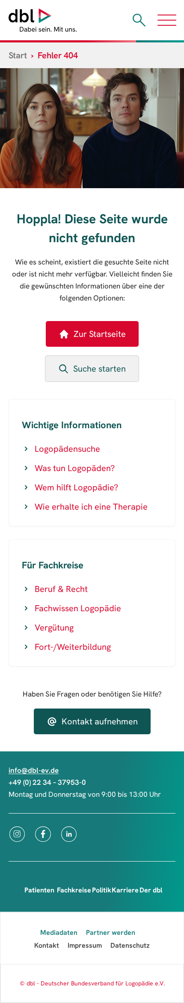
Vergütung (54, 627)
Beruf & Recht (61, 589)
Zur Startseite (100, 333)
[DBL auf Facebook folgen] (43, 834)
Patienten (39, 890)
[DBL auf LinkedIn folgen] (68, 834)
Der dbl (150, 890)
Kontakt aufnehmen (100, 721)
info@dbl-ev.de (34, 770)
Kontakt (46, 945)
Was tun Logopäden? (75, 468)
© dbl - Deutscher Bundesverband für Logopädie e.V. (92, 983)
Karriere (125, 890)
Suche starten (99, 368)
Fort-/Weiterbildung (73, 646)
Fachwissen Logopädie (78, 608)
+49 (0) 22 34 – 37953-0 (47, 782)
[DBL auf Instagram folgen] (17, 834)
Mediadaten (58, 932)
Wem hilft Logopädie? (76, 487)
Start (18, 55)
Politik (101, 890)
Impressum (85, 945)
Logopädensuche (67, 448)
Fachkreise (74, 890)
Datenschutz (130, 945)
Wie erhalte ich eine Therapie (91, 506)
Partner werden (110, 932)
